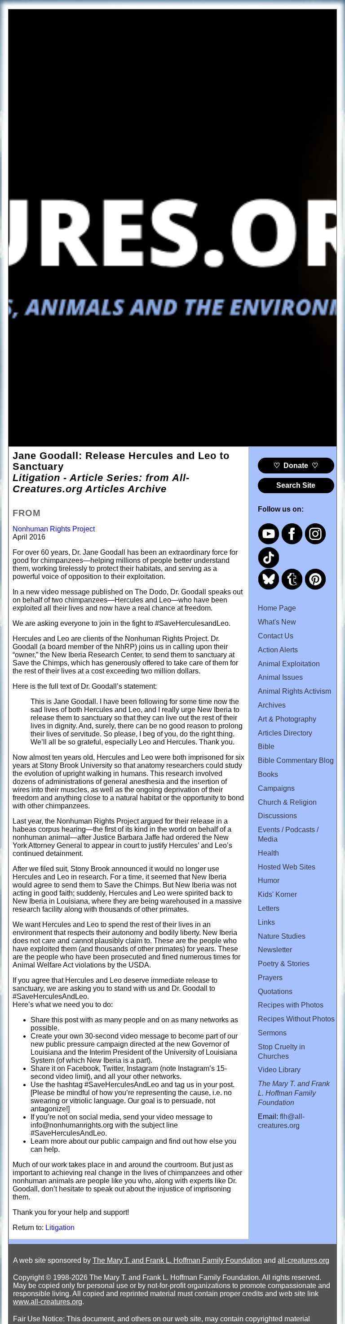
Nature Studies (281, 936)
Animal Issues (280, 677)
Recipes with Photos (290, 1005)
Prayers (270, 977)
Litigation (60, 1227)
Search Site (295, 485)
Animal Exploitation (289, 664)
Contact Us (275, 636)
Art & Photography (287, 719)
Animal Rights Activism (294, 691)
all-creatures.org (303, 1260)
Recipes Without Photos (296, 1019)
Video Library (279, 1070)
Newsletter (275, 950)
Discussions (277, 816)
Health (268, 853)
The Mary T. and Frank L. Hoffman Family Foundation (177, 1260)
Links (266, 922)
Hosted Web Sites (286, 867)
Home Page (277, 608)
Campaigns (276, 788)
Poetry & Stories (284, 963)
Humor (268, 880)
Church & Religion (287, 802)
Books (268, 774)
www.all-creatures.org (47, 1302)
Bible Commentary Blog (296, 760)
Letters (268, 908)
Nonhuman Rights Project (54, 529)
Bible (266, 746)
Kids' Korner (277, 894)
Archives (272, 705)
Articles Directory (285, 733)
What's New (277, 622)
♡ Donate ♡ (296, 465)
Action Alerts (278, 650)
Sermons (272, 1033)
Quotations (275, 991)
